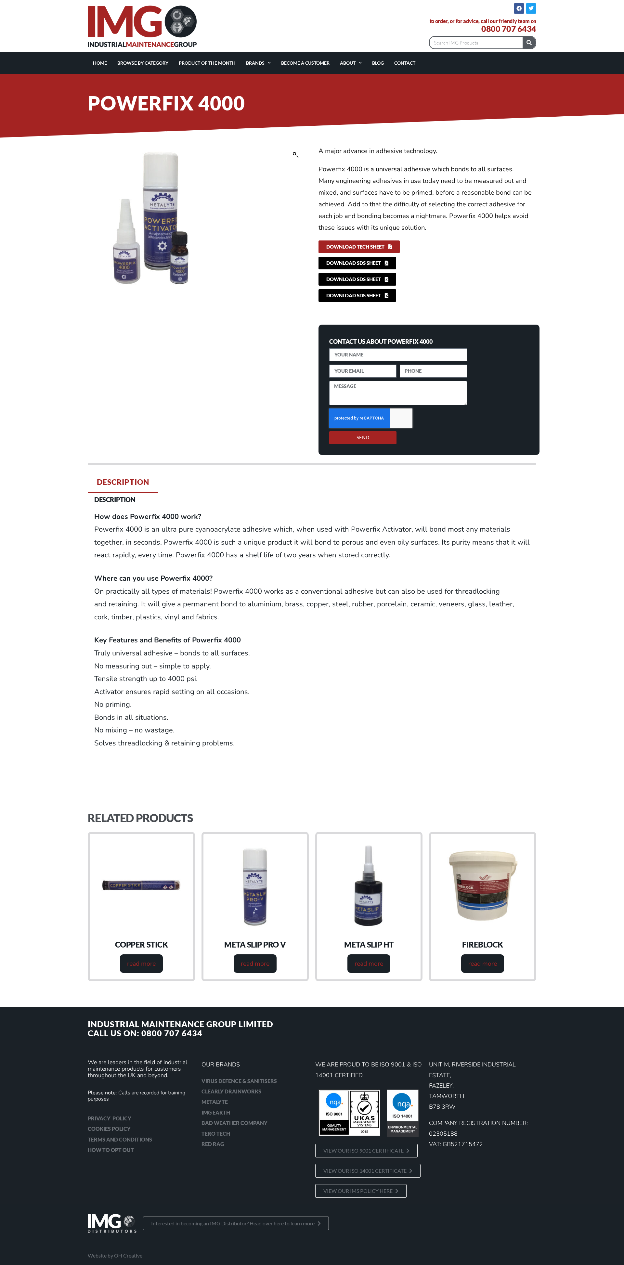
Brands (255, 63)
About (348, 63)
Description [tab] (123, 481)
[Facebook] (519, 8)
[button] (296, 155)
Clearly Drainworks (231, 1091)
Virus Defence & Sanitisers (239, 1081)
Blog (378, 63)
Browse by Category (142, 63)
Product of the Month (207, 63)
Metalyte (215, 1102)
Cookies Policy (109, 1129)
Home (100, 63)
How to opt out (111, 1150)
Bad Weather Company (234, 1123)
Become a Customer (305, 63)
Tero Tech (216, 1133)
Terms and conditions (120, 1139)
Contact (404, 63)
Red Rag (213, 1144)
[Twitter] (531, 8)
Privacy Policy (109, 1118)
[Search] (529, 42)
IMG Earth (216, 1112)
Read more (141, 963)
